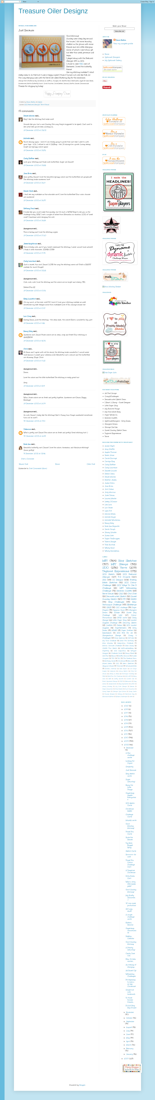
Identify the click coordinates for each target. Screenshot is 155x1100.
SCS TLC (105, 656)
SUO (105, 567)
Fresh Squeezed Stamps (109, 681)
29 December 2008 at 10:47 (34, 308)
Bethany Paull (29, 208)
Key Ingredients (124, 684)
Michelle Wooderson (112, 520)
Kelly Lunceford (30, 299)
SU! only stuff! (129, 910)
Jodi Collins (109, 489)
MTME (114, 630)
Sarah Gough (110, 529)
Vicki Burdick (110, 545)
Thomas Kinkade (110, 694)
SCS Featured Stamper (32, 105)
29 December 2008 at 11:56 (34, 323)
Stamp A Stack (114, 674)
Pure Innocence (130, 689)
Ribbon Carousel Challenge (112, 646)
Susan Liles (109, 535)
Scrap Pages (106, 691)
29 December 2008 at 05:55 (35, 165)
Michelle (27, 138)
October (129, 1018)
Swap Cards (133, 691)
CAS (121, 593)
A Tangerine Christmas (130, 871)
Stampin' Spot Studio (119, 691)
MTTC (133, 684)
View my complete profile (123, 44)
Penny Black (129, 653)
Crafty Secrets (118, 679)
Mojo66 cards (131, 820)
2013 (126, 727)
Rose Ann (27, 444)
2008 (126, 745)
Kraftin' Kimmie (123, 656)
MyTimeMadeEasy (127, 648)
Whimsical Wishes (108, 696)
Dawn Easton (121, 40)
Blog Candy (129, 646)
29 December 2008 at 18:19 (34, 386)
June (128, 1034)
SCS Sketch (108, 574)
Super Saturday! (130, 780)
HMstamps (132, 604)
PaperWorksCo (121, 628)
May (128, 1038)
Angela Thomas (110, 452)
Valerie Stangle (110, 542)
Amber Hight (110, 446)
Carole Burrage (111, 458)
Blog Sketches (127, 560)
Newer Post (23, 464)
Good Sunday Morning (131, 943)
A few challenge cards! (130, 755)
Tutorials (120, 666)
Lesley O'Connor (111, 502)
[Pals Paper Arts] (109, 373)
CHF (109, 679)
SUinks (117, 613)
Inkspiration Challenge (125, 643)
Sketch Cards (131, 851)
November (130, 1012)
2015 (126, 720)
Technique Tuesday (128, 674)
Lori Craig (27, 316)
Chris (26, 349)
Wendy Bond (109, 548)
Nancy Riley (28, 331)
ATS (104, 579)
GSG (121, 681)
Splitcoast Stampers (112, 57)
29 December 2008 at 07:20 (35, 235)
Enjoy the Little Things (129, 787)
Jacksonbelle (113, 684)
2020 (126, 706)
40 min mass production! (131, 904)
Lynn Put (108, 511)
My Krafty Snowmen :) (130, 897)
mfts (130, 696)
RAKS (134, 599)
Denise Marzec (29, 116)
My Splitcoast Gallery (113, 60)
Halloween (128, 681)
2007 (126, 1059)
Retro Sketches (128, 663)
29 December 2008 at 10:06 (35, 291)
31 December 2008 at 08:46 (34, 454)
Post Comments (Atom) (38, 468)
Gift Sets (131, 638)
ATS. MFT (128, 676)
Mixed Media (107, 663)
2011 (126, 734)
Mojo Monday (107, 643)
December (130, 748)
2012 (126, 731)
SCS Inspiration (120, 651)
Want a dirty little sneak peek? (131, 884)
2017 (126, 713)
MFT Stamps (119, 564)
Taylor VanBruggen (112, 539)
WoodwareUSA (131, 666)
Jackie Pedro (110, 483)
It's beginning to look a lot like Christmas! (131, 983)
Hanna (113, 656)
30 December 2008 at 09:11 (34, 421)
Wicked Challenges (121, 696)
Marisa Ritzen (110, 514)
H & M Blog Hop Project (131, 1007)
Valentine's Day (129, 694)
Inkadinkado (107, 633)
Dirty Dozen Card (130, 877)
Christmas (121, 661)
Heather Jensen (111, 480)
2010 (126, 738)
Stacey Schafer (111, 532)
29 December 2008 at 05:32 (35, 150)
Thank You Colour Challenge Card (130, 863)
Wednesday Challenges (131, 975)
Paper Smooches (107, 689)
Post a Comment (27, 459)
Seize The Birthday (127, 641)
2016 (126, 716)
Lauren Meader (111, 498)
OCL (117, 663)
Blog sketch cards (130, 775)
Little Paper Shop (120, 620)
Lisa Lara (108, 505)
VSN (103, 676)
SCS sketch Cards (130, 804)
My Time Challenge (109, 641)
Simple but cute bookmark (130, 992)
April (128, 1041)
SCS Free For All (125, 633)
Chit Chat (132, 593)
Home (57, 464)
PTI (124, 599)
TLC (119, 658)
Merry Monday (107, 686)
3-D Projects (124, 577)
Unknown (27, 429)
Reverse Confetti (124, 590)
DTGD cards (122, 618)
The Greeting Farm (130, 658)
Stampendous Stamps (111, 635)
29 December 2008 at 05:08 (35, 130)
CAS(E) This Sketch (109, 648)
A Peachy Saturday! (130, 949)
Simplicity (129, 767)
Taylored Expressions (115, 571)
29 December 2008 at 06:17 (35, 183)
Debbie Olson (110, 474)
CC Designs (117, 579)
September (130, 1021)
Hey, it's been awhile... (131, 960)
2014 (126, 723)
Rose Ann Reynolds (112, 526)
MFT (105, 560)
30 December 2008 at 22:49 (35, 436)
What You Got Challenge (115, 676)
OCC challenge (121, 607)
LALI (120, 615)
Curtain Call (130, 679)
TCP (113, 658)
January (129, 1054)
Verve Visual (45, 105)
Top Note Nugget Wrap (129, 845)
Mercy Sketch (123, 671)
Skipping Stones (108, 666)
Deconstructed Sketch (116, 596)
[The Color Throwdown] (119, 307)
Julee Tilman (109, 495)
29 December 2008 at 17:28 (34, 361)
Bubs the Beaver (129, 838)
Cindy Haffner (29, 158)
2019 (126, 709)
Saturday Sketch (130, 623)
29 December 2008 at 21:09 (35, 403)
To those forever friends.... (130, 1000)
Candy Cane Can (130, 954)
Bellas (119, 625)
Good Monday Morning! (130, 826)
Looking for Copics (130, 762)
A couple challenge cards (130, 917)
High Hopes (123, 668)
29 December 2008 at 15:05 (35, 341)
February (129, 1048)
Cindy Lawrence (30, 261)
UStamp (120, 694)
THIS (81, 64)
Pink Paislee (119, 689)
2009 (126, 741)
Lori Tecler (109, 508)
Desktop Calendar (130, 937)
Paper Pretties (127, 630)
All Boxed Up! (131, 971)
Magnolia (112, 671)
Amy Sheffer (110, 449)
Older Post (91, 464)
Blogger (82, 1085)
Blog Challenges (116, 602)
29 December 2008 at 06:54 (35, 220)
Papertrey (105, 651)
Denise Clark (28, 191)
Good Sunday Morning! (131, 891)
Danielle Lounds (111, 471)
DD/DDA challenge (110, 668)
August (129, 1027)
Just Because (131, 770)
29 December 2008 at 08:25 (35, 270)
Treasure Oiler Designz (53, 11)
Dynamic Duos (118, 610)
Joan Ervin (28, 173)
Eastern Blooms (129, 924)
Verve (123, 567)
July (128, 1031)
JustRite (109, 625)
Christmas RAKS (130, 810)
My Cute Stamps (121, 686)
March (129, 1045)
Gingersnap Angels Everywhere (131, 796)
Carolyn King (110, 461)
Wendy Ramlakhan (112, 551)
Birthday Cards (110, 661)
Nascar (132, 686)
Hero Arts (131, 661)
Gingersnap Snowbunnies (131, 930)
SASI (109, 607)
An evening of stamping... (131, 966)
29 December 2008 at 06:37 (35, 200)
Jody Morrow (110, 492)
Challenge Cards (116, 653)
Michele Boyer (110, 517)
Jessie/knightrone (30, 244)
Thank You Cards (130, 833)
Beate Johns (109, 455)
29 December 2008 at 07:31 (35, 253)
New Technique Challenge (119, 603)
